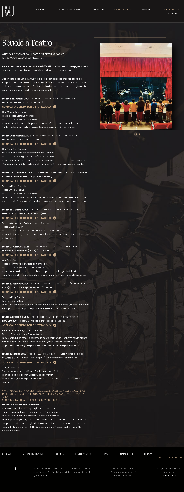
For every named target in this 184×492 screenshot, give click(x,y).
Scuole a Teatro (123, 9)
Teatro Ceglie (171, 9)
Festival (146, 9)
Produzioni (98, 9)
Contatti (173, 13)
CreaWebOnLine (168, 475)
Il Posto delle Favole (70, 9)
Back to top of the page (170, 457)
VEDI (47, 475)
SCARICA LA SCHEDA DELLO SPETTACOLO (26, 107)
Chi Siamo (40, 9)
